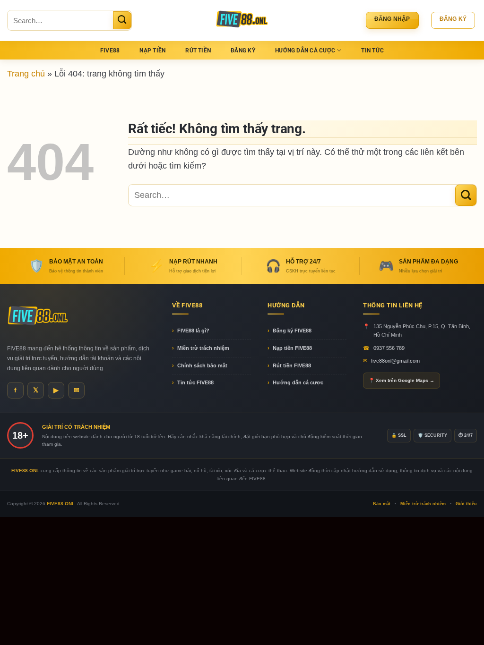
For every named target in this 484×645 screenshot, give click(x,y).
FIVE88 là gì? (193, 330)
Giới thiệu (466, 503)
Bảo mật (381, 503)
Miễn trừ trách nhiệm (203, 348)
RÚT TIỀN (198, 50)
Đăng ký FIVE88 (292, 330)
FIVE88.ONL (61, 503)
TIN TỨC (372, 50)
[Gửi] (122, 20)
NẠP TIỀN (152, 50)
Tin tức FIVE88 (195, 382)
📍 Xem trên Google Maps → (401, 380)
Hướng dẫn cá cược (298, 382)
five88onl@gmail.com (395, 361)
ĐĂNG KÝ (243, 50)
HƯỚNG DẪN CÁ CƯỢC (305, 50)
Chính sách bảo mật (202, 365)
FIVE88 (110, 50)
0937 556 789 (389, 348)
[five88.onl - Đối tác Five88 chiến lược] (242, 20)
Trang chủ (26, 73)
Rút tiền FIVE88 (292, 365)
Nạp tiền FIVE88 (292, 348)
